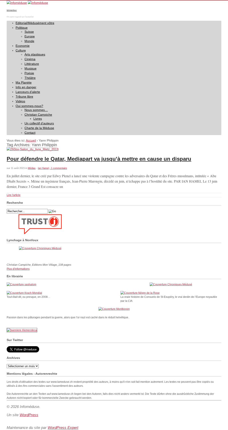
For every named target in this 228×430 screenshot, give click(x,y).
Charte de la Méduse (39, 128)
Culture (21, 50)
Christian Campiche (38, 114)
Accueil (31, 140)
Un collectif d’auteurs (39, 123)
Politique (22, 27)
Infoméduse (12, 10)
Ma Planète (24, 82)
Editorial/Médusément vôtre (35, 23)
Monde (29, 41)
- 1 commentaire (58, 168)
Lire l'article (13, 195)
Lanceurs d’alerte (28, 92)
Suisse (29, 31)
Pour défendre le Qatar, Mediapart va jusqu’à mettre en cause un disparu (99, 159)
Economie (23, 45)
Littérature (31, 64)
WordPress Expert (63, 428)
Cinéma (29, 59)
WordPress (29, 415)
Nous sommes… (36, 110)
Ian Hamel (43, 168)
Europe (29, 36)
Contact (29, 132)
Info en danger (26, 87)
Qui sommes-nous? (29, 106)
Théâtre (30, 78)
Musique (30, 68)
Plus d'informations (18, 268)
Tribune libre (24, 96)
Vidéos (20, 101)
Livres (37, 118)
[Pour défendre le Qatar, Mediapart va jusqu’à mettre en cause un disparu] (33, 149)
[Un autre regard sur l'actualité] (17, 2)
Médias (32, 168)
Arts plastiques (34, 54)
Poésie (29, 73)
